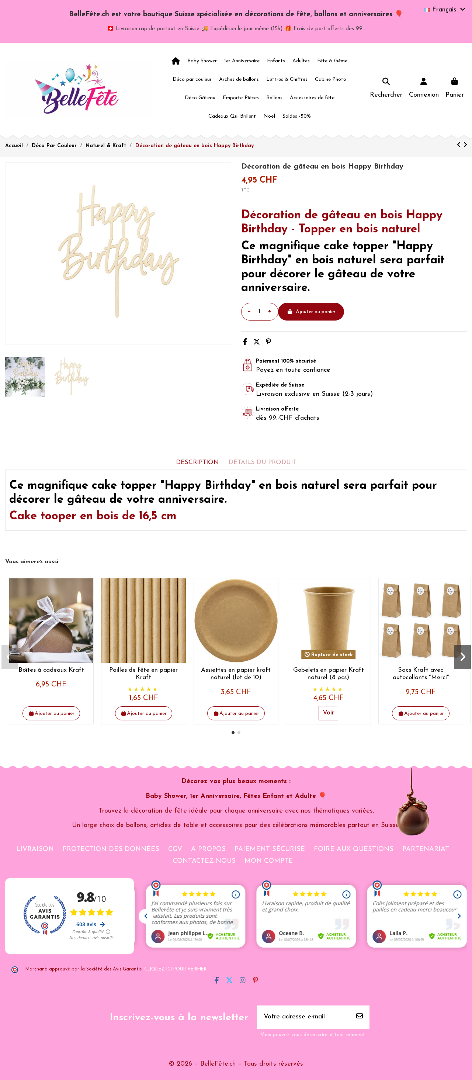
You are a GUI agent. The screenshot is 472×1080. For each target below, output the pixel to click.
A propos (208, 849)
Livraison (35, 849)
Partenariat (425, 849)
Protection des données (111, 849)
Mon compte (268, 861)
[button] (233, 732)
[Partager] (245, 342)
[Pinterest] (268, 342)
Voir (328, 713)
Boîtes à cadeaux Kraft (51, 670)
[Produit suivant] (465, 145)
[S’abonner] (359, 1017)
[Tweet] (256, 342)
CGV (175, 849)
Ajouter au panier (316, 312)
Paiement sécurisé (270, 849)
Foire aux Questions (353, 849)
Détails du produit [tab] (262, 462)
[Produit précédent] (460, 145)
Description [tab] (197, 462)
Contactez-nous (204, 861)
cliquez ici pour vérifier (175, 969)
